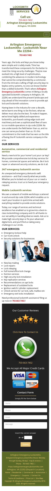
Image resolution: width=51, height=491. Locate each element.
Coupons (25, 475)
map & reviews (35, 461)
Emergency (15, 475)
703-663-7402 (25, 20)
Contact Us (35, 475)
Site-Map (39, 478)
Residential (16, 472)
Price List (30, 478)
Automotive (40, 472)
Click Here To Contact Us (25, 332)
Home (7, 472)
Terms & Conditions (16, 478)
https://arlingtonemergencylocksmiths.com (25, 467)
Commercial (28, 472)
